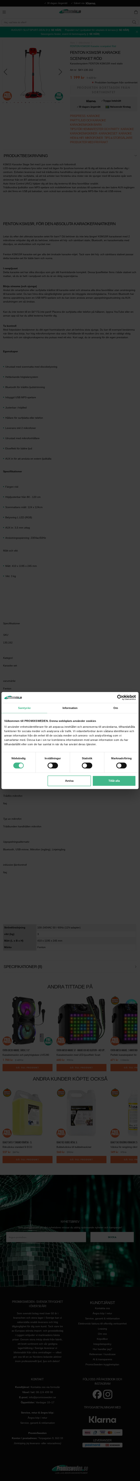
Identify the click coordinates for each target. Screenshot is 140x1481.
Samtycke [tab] (24, 707)
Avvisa (69, 780)
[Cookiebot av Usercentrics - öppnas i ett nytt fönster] (120, 697)
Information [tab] (70, 707)
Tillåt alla (114, 780)
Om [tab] (115, 707)
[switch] (53, 765)
